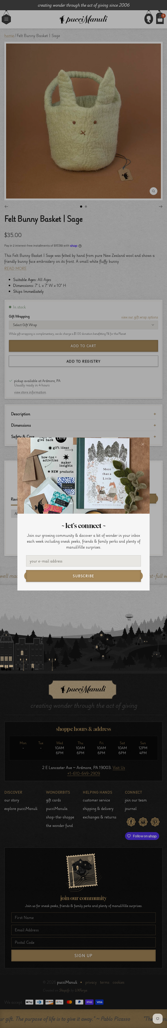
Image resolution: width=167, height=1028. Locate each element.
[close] (142, 444)
